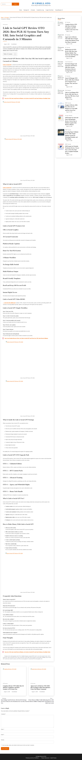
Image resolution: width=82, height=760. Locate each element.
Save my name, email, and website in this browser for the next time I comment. (18, 745)
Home (20, 10)
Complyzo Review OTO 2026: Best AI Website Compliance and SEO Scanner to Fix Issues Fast (13, 687)
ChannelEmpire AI (59, 10)
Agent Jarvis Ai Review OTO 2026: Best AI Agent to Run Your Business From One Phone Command (40, 687)
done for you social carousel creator (40, 656)
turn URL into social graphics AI (22, 658)
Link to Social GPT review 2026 (23, 657)
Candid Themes (53, 757)
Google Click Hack (49, 10)
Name (2, 729)
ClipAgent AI (26, 10)
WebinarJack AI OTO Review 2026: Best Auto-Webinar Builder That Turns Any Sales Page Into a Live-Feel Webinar (71, 53)
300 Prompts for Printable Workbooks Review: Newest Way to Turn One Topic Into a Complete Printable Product (72, 150)
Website (2, 739)
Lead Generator (69, 61)
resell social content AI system (10, 658)
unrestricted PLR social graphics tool (35, 658)
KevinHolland (13, 44)
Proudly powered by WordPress (32, 757)
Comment (3, 714)
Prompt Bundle (68, 115)
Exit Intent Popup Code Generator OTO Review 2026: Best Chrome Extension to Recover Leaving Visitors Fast (71, 67)
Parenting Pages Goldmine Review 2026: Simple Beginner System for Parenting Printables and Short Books (71, 135)
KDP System (68, 129)
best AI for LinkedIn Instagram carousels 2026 (25, 656)
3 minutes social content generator (10, 656)
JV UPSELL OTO (41, 3)
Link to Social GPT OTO (12, 657)
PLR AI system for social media (35, 657)
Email (2, 734)
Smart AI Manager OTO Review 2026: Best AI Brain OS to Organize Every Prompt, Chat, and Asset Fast (72, 82)
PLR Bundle (68, 90)
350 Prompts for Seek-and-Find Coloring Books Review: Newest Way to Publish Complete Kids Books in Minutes (71, 121)
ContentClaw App (40, 10)
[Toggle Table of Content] (14, 54)
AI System (33, 10)
